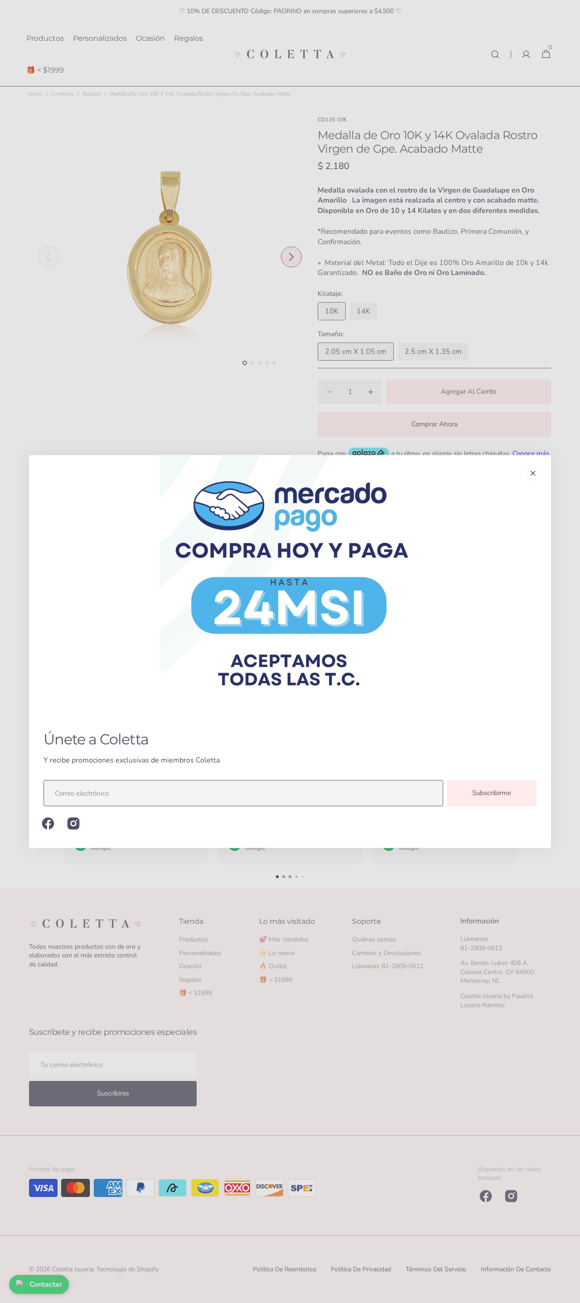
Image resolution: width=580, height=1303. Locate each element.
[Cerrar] (533, 473)
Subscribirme (491, 792)
